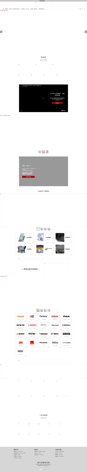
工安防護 (31, 8)
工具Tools (27, 8)
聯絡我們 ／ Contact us (59, 454)
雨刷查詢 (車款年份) (16, 8)
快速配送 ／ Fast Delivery (18, 456)
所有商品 (10, 8)
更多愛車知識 (28, 176)
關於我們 (6, 8)
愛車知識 (35, 8)
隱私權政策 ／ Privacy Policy (39, 454)
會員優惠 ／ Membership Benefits (40, 451)
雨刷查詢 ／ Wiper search (18, 451)
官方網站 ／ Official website (59, 451)
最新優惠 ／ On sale (17, 454)
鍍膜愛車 (57, 102)
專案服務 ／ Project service (59, 456)
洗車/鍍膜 (23, 8)
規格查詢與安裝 (41, 8)
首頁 (3, 8)
